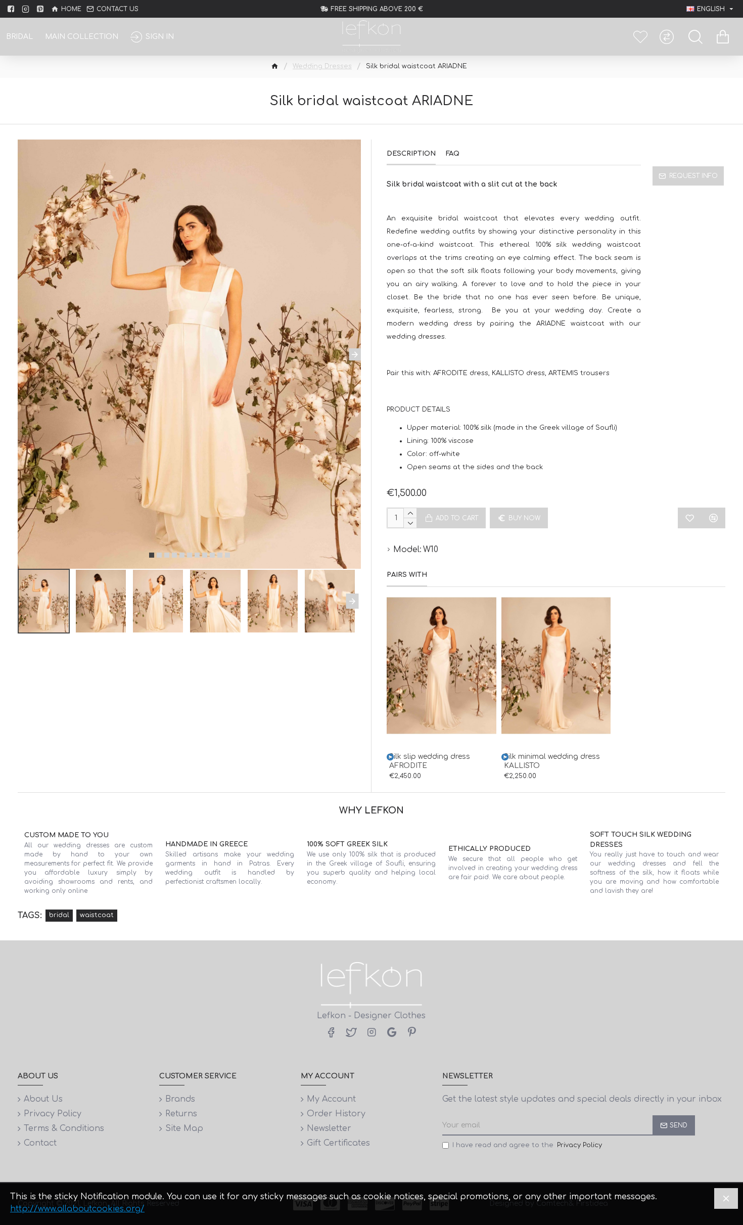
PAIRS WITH (407, 574)
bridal (59, 915)
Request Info (693, 175)
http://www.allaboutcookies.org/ (77, 1208)
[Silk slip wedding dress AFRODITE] (390, 757)
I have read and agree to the (527, 1145)
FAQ (452, 153)
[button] (24, 354)
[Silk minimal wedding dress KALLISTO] (504, 757)
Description (411, 153)
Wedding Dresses (322, 66)
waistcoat (97, 915)
